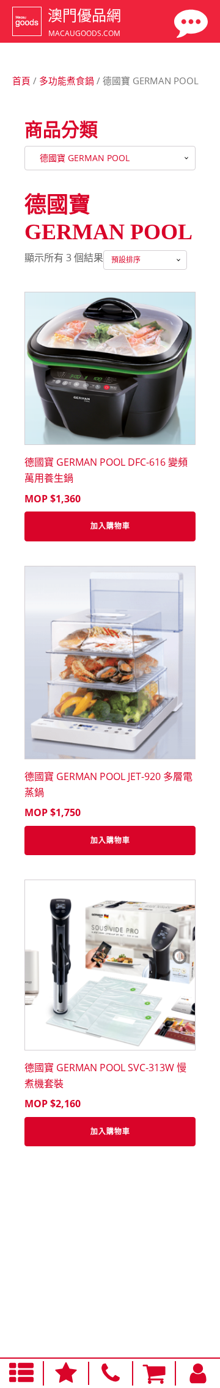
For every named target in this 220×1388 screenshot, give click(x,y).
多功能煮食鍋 (66, 80)
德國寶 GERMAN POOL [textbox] (81, 158)
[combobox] (110, 158)
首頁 (21, 80)
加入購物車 (110, 526)
